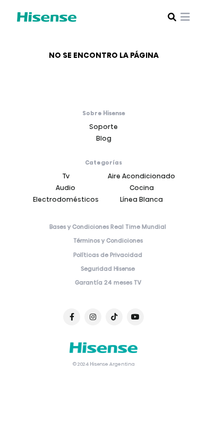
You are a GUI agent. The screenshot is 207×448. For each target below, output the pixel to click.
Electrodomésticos (66, 199)
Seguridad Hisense (108, 269)
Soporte (103, 126)
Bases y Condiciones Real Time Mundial (107, 227)
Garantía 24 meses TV (108, 283)
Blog (103, 138)
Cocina (142, 187)
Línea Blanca (141, 199)
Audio (65, 187)
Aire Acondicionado (141, 175)
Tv (66, 175)
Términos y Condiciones (108, 241)
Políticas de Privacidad (107, 255)
